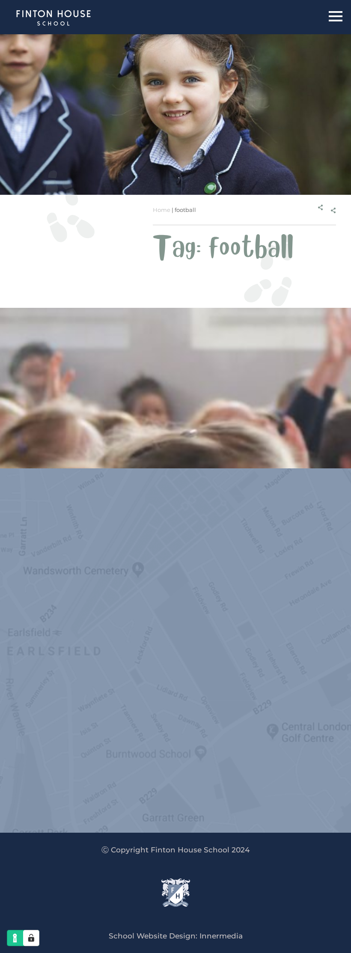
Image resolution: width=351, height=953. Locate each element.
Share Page (319, 210)
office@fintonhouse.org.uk (171, 577)
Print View (75, 603)
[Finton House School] (54, 19)
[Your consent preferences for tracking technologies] (31, 938)
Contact (133, 702)
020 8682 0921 (86, 577)
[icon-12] (56, 787)
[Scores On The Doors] (204, 821)
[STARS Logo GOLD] (263, 786)
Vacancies (133, 657)
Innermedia (221, 936)
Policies (132, 672)
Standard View (126, 603)
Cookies (142, 617)
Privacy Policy (97, 617)
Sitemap (178, 617)
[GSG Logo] (147, 822)
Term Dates (133, 687)
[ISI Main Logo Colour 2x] (154, 791)
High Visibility (184, 603)
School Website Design (152, 936)
